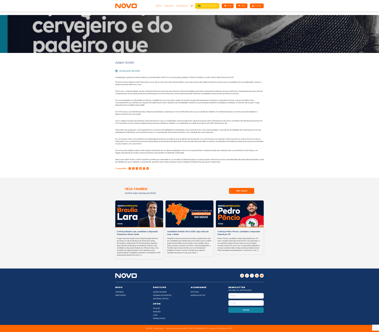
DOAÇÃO (157, 312)
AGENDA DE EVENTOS (162, 295)
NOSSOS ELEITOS (198, 295)
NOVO (158, 6)
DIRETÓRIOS (120, 295)
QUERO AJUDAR (160, 292)
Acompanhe (181, 6)
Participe (169, 6)
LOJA (229, 6)
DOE (243, 6)
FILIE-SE (258, 6)
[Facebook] (247, 276)
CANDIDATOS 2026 (209, 6)
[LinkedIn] (257, 276)
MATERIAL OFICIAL (161, 299)
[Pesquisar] (192, 6)
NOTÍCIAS (195, 292)
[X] (252, 276)
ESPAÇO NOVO (159, 318)
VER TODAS (241, 191)
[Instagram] (242, 276)
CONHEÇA (119, 292)
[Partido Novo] (126, 275)
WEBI (230, 328)
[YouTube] (262, 276)
